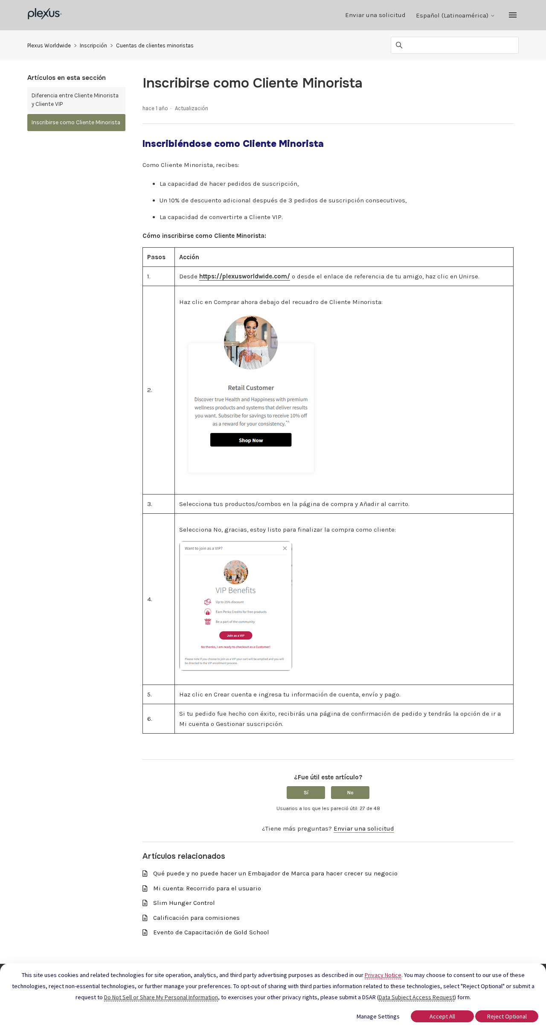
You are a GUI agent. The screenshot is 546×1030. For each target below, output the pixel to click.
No (350, 793)
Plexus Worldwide (49, 45)
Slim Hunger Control (184, 903)
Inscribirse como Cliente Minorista (76, 122)
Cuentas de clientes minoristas (155, 45)
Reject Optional (507, 1016)
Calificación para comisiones (196, 918)
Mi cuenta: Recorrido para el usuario (207, 888)
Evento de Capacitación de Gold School (211, 932)
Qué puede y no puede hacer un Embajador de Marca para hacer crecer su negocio (275, 873)
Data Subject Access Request (416, 997)
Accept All (442, 1016)
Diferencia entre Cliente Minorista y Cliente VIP (75, 99)
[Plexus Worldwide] (45, 15)
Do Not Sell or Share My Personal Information (161, 997)
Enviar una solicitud (375, 15)
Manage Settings (378, 1016)
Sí (306, 793)
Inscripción (93, 45)
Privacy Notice (383, 975)
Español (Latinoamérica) (453, 15)
